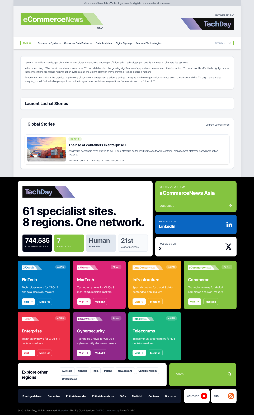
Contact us (54, 396)
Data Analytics (104, 43)
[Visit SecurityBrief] (92, 319)
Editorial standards (103, 396)
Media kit (44, 301)
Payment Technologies (148, 43)
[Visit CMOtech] (92, 267)
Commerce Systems (49, 43)
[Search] (230, 43)
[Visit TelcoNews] (148, 319)
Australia (67, 370)
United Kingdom (147, 370)
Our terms (170, 396)
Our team (153, 396)
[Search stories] (229, 374)
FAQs (123, 396)
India (95, 370)
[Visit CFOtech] (37, 267)
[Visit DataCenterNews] (148, 267)
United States (69, 378)
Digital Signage (123, 43)
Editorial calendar (76, 396)
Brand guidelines (31, 396)
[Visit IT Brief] (37, 319)
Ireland (108, 370)
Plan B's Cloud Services (82, 410)
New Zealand (125, 370)
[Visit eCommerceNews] (203, 267)
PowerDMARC (127, 410)
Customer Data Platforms (78, 43)
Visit (26, 301)
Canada (82, 370)
